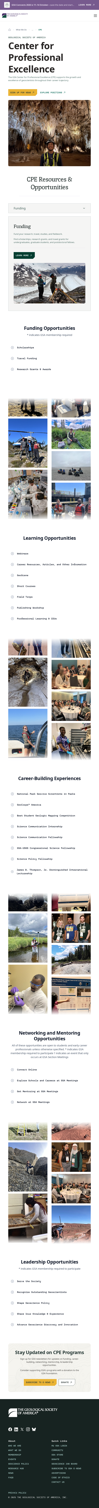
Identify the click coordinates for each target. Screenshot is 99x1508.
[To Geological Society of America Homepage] (15, 15)
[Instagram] (28, 1429)
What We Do (21, 29)
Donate (65, 1382)
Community (57, 1450)
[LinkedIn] (16, 1429)
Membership (14, 1455)
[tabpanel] (49, 264)
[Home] (9, 29)
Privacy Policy (17, 1493)
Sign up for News (20, 92)
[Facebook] (10, 1429)
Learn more (84, 5)
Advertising (59, 1473)
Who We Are (14, 1445)
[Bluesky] (34, 1429)
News (10, 1473)
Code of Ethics (61, 1477)
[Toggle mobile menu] (95, 15)
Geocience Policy (18, 1464)
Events (12, 1459)
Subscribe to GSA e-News (66, 1468)
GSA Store (57, 1455)
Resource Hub (16, 1468)
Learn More (22, 255)
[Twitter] (22, 1429)
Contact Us (58, 1482)
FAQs (10, 1477)
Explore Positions (51, 92)
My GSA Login (59, 1445)
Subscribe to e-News (38, 1382)
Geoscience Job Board (64, 1464)
